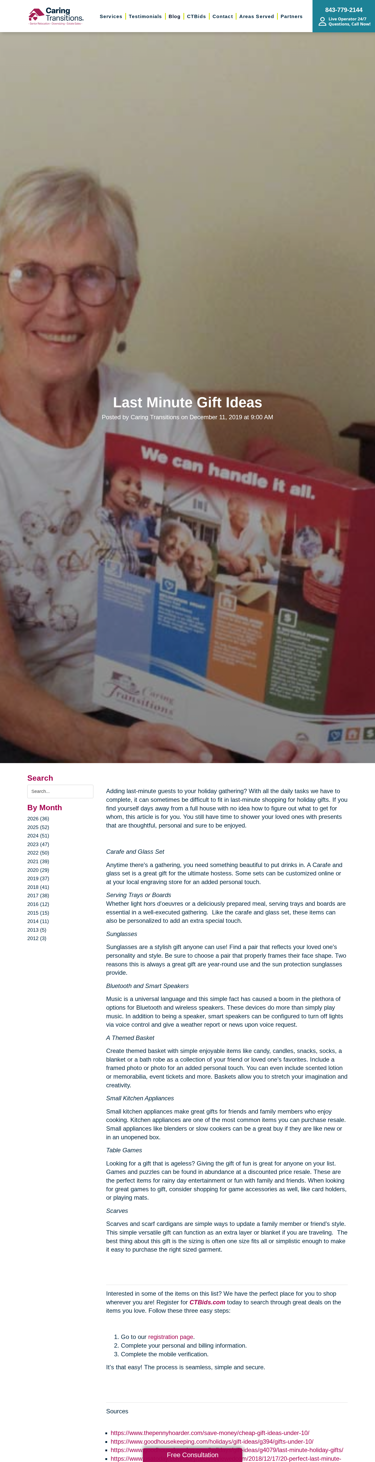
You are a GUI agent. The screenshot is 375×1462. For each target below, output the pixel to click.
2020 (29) (38, 870)
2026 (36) (38, 818)
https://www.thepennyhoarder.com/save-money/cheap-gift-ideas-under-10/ (210, 1432)
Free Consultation (192, 1455)
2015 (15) (38, 913)
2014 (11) (38, 921)
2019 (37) (38, 878)
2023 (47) (38, 844)
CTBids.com (207, 1302)
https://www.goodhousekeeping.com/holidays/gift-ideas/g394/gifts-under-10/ (212, 1441)
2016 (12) (38, 904)
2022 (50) (38, 853)
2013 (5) (36, 930)
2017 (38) (38, 895)
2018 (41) (38, 887)
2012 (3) (36, 938)
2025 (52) (38, 827)
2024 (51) (38, 835)
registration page (170, 1336)
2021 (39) (38, 861)
